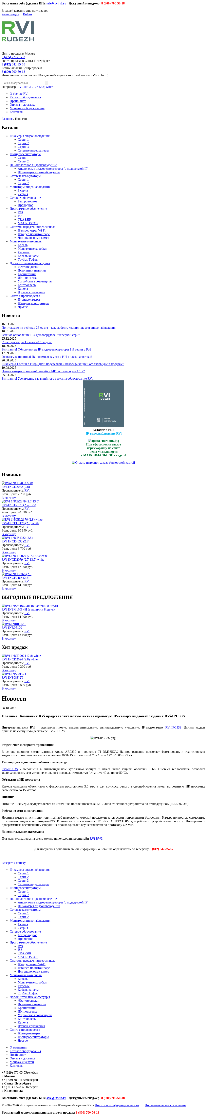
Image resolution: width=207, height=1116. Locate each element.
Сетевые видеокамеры (33, 150)
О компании (18, 1047)
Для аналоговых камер (33, 237)
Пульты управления (31, 292)
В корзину (9, 497)
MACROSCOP (28, 223)
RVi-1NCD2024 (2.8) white (20, 659)
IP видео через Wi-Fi (31, 230)
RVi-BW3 (96, 838)
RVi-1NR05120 (12, 627)
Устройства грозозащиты (35, 281)
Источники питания (32, 270)
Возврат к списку (14, 862)
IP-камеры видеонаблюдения (30, 136)
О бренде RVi (19, 93)
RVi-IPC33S (173, 727)
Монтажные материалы (26, 241)
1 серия (23, 190)
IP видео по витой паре (34, 234)
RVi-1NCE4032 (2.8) (15, 541)
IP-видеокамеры (29, 299)
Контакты (16, 112)
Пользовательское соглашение (165, 1105)
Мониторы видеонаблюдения (30, 186)
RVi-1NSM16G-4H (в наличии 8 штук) (28, 609)
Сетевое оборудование (25, 197)
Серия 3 (23, 146)
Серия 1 (23, 139)
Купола (23, 288)
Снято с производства (25, 296)
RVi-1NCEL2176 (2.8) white (20, 523)
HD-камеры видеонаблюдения (39, 172)
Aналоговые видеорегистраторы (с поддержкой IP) (53, 168)
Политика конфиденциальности (117, 1105)
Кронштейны (27, 274)
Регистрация (10, 14)
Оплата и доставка (22, 104)
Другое (23, 306)
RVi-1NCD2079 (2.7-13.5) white (23, 559)
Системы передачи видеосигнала (32, 226)
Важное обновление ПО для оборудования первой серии (41, 335)
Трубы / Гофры (28, 259)
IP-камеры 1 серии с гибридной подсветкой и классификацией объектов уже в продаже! (63, 364)
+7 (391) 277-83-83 (14, 1087)
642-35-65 (13, 64)
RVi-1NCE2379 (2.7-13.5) (19, 505)
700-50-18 (13, 71)
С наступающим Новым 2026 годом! (27, 342)
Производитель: (13, 490)
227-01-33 (13, 57)
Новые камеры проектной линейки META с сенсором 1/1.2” (43, 371)
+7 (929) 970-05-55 (14, 1072)
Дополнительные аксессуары (30, 263)
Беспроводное (27, 201)
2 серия (23, 194)
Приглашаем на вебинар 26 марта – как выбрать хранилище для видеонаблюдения (58, 327)
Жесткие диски (28, 266)
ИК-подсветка (27, 277)
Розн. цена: (9, 494)
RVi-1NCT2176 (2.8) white (35, 86)
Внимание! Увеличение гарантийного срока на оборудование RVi (47, 378)
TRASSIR (24, 219)
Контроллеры (27, 285)
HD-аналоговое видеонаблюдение (33, 165)
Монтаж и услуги (22, 1062)
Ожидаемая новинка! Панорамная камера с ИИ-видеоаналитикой (47, 356)
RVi (20, 212)
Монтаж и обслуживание (27, 108)
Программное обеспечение (28, 208)
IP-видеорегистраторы (25, 154)
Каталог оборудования (25, 97)
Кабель (22, 245)
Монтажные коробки (32, 248)
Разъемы (24, 252)
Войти (27, 14)
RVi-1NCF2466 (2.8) (15, 577)
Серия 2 (23, 143)
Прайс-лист (18, 101)
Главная (7, 118)
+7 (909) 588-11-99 (14, 1079)
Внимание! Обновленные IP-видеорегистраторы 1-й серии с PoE (47, 349)
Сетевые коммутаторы (25, 176)
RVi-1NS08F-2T (12, 677)
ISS (20, 216)
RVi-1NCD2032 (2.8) (16, 487)
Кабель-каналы (28, 256)
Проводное (25, 205)
